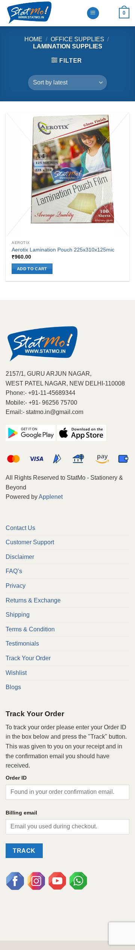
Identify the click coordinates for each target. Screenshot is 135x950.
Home (33, 39)
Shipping (18, 614)
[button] (66, 60)
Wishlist (16, 673)
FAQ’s (14, 571)
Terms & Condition (30, 629)
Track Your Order (28, 658)
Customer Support (30, 542)
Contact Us (20, 528)
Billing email (21, 813)
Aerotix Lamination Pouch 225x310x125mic (63, 250)
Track (24, 851)
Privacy (16, 586)
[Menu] (93, 13)
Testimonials (22, 643)
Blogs (13, 687)
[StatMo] (43, 13)
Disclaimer (20, 557)
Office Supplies (77, 39)
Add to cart (32, 268)
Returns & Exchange (33, 600)
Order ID (16, 778)
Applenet (51, 497)
